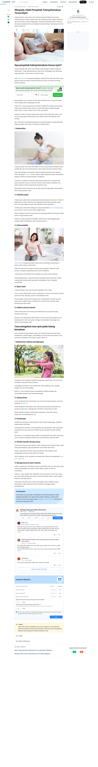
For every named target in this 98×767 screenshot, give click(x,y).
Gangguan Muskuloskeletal (33, 6)
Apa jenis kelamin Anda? (21, 586)
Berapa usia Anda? (20, 589)
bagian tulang (22, 78)
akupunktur (24, 403)
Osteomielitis (18, 263)
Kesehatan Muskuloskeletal (20, 6)
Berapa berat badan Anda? (22, 596)
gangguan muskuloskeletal (46, 499)
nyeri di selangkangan (56, 207)
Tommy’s (27, 174)
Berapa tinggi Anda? (20, 593)
